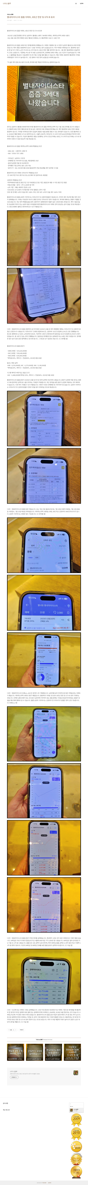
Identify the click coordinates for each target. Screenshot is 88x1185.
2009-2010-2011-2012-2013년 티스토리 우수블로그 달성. (25, 1074)
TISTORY (44, 1182)
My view (71, 1106)
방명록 (81, 3)
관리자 (49, 1182)
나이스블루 (7, 3)
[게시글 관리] (16, 1030)
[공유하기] (13, 1030)
